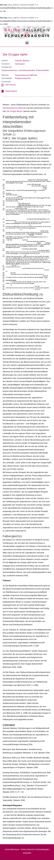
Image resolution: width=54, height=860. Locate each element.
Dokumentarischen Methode (14, 108)
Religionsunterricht (22, 78)
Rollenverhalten (42, 70)
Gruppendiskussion (9, 70)
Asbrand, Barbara (22, 61)
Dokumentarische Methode (26, 75)
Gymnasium (20, 64)
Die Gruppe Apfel (15, 54)
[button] (27, 42)
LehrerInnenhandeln (26, 70)
